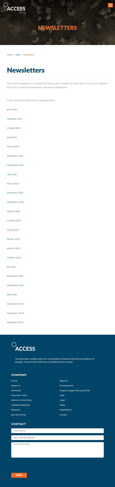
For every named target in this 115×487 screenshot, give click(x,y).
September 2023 (15, 202)
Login (62, 400)
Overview (16, 390)
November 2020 (15, 285)
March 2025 (13, 146)
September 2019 (15, 313)
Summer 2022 (14, 257)
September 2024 (15, 165)
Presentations (66, 385)
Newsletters (28, 54)
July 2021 (11, 266)
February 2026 (14, 118)
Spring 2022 (13, 229)
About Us (15, 385)
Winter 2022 (13, 239)
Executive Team (19, 395)
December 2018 (15, 322)
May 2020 (12, 294)
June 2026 (12, 109)
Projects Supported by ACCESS (75, 390)
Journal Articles (18, 414)
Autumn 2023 (13, 211)
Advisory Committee (21, 400)
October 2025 (14, 128)
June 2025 (12, 137)
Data (62, 395)
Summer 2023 (14, 220)
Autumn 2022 (13, 248)
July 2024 (12, 174)
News (17, 54)
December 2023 (15, 192)
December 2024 (15, 155)
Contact (63, 414)
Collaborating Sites (20, 404)
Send (19, 475)
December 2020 (15, 276)
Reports (64, 380)
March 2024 (13, 183)
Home (10, 54)
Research (15, 409)
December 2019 (15, 303)
